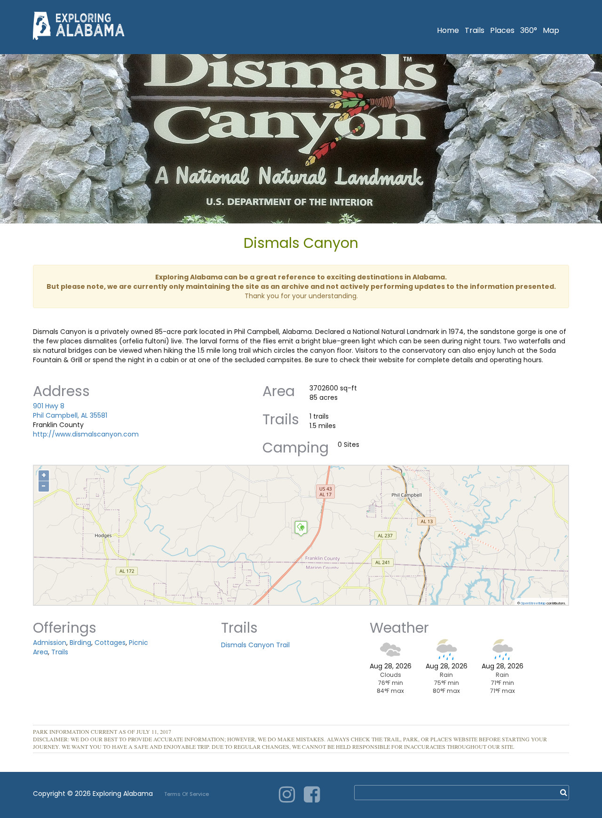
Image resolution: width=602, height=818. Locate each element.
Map (551, 30)
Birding (80, 642)
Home (448, 30)
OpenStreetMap (533, 603)
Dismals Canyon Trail (255, 645)
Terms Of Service (186, 794)
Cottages (110, 642)
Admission (49, 642)
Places (502, 30)
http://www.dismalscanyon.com (86, 434)
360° (528, 30)
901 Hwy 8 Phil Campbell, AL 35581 (70, 410)
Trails (474, 30)
